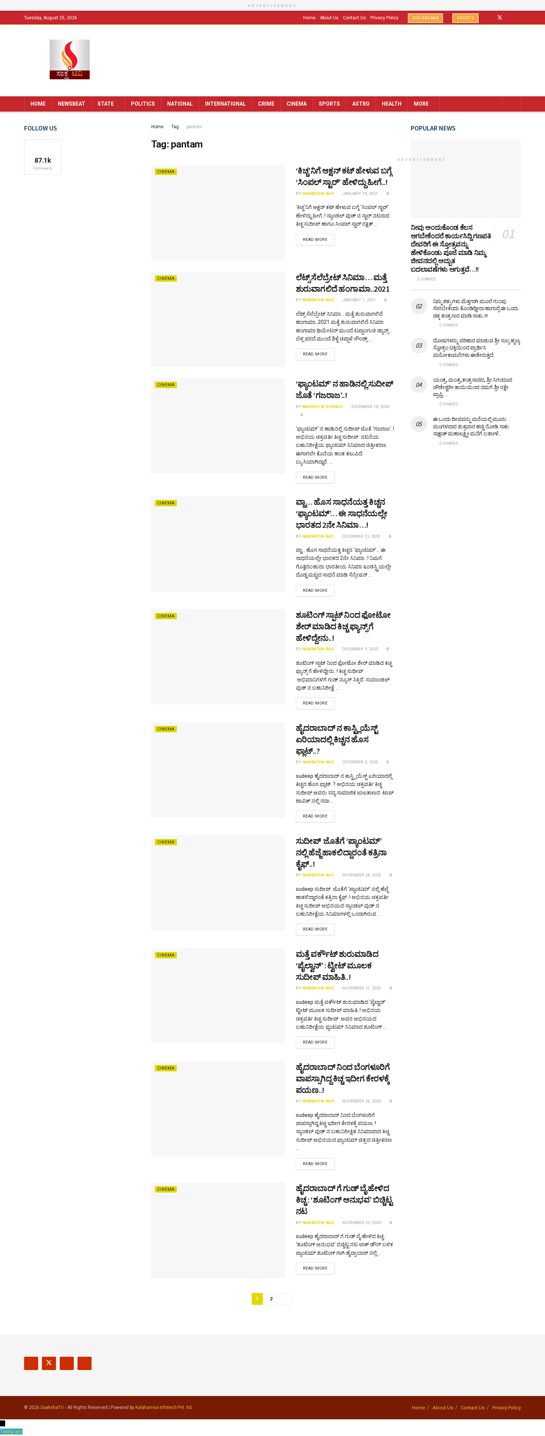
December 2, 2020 (359, 762)
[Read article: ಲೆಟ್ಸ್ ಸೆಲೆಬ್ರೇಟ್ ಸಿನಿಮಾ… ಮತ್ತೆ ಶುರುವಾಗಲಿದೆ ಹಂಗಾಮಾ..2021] (218, 319)
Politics (143, 104)
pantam (194, 126)
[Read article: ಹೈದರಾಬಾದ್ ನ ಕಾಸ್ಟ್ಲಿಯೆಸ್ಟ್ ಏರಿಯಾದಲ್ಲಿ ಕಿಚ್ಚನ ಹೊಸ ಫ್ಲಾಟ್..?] (218, 770)
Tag (175, 126)
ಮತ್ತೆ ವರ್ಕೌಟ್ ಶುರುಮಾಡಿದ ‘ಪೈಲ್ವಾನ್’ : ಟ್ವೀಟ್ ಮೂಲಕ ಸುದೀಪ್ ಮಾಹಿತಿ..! (337, 965)
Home (309, 17)
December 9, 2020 (359, 649)
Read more (319, 239)
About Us (329, 17)
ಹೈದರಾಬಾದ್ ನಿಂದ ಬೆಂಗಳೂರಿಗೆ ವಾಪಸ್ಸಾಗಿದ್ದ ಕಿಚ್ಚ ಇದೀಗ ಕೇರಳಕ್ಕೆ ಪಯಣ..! (343, 1078)
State (106, 104)
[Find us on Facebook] (490, 17)
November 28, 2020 (361, 875)
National (180, 104)
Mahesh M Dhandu (322, 406)
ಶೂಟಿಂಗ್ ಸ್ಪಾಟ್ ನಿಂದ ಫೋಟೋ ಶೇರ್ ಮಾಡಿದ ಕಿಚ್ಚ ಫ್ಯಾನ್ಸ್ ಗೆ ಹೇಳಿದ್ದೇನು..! (343, 626)
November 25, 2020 (361, 1101)
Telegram (11, 1432)
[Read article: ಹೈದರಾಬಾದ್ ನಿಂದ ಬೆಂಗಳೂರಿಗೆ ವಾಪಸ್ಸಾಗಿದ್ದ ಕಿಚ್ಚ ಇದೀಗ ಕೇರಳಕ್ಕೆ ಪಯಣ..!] (218, 1109)
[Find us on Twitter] (499, 17)
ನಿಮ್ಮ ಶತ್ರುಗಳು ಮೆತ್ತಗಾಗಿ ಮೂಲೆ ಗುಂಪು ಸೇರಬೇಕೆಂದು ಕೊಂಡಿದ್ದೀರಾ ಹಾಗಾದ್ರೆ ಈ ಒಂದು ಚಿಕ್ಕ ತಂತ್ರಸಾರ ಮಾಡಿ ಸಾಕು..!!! (476, 308)
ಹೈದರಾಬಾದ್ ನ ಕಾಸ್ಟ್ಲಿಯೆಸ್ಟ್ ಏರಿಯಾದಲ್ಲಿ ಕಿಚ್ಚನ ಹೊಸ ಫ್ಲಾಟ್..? (337, 739)
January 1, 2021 (358, 300)
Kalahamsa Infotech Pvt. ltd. (164, 1407)
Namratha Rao (318, 193)
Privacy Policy (384, 17)
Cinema (297, 104)
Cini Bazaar (425, 18)
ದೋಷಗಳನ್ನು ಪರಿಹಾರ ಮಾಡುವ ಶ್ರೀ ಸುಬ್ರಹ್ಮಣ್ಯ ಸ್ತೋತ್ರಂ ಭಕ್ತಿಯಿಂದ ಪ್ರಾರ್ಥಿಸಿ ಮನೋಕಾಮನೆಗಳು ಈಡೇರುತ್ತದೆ (476, 347)
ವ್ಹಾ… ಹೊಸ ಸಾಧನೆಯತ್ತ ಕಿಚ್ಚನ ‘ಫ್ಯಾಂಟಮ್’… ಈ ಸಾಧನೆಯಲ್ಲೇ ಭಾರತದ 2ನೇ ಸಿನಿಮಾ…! (341, 513)
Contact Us (354, 17)
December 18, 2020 (369, 406)
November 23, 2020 (361, 1222)
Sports (465, 18)
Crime (266, 104)
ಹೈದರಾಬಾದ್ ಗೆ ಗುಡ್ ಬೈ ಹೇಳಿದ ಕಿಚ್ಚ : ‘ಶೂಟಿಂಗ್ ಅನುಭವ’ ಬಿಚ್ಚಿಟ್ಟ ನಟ (344, 1199)
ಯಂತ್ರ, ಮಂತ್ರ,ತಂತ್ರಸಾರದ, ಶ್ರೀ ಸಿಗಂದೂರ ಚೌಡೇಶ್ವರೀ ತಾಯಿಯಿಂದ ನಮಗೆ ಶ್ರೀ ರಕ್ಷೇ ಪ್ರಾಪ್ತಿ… (472, 387)
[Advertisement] (466, 573)
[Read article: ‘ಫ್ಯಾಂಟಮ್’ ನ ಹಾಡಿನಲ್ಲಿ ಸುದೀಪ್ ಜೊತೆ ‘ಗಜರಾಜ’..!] (218, 425)
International (225, 104)
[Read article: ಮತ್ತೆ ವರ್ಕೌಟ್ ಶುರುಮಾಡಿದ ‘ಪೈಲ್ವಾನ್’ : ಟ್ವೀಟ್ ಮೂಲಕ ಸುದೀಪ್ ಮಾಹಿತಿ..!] (218, 996)
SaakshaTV (52, 1407)
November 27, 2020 (361, 988)
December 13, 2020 (360, 536)
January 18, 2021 (359, 193)
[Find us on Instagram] (510, 17)
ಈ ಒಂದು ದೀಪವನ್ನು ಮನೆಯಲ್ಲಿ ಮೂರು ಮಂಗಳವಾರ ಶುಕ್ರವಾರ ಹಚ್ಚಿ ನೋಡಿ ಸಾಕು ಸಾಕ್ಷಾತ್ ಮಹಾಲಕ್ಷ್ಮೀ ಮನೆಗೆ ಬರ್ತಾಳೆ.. (471, 426)
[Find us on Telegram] (519, 17)
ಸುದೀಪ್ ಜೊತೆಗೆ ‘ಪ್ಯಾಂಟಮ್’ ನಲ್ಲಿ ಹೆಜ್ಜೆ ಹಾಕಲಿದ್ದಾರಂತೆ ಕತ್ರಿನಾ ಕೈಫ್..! (341, 852)
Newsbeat (71, 104)
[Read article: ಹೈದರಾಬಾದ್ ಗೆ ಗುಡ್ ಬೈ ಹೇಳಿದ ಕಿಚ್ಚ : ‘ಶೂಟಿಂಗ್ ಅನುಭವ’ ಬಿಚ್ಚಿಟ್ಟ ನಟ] (218, 1230)
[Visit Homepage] (69, 60)
